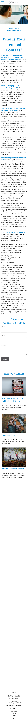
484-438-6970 (16, 697)
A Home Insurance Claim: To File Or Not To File (13, 399)
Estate (14, 715)
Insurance (14, 717)
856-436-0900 (16, 695)
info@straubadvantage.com (14, 705)
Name (3, 326)
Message (4, 345)
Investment (14, 713)
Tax (14, 719)
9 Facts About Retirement (13, 468)
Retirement (14, 711)
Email (3, 336)
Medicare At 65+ (9, 435)
